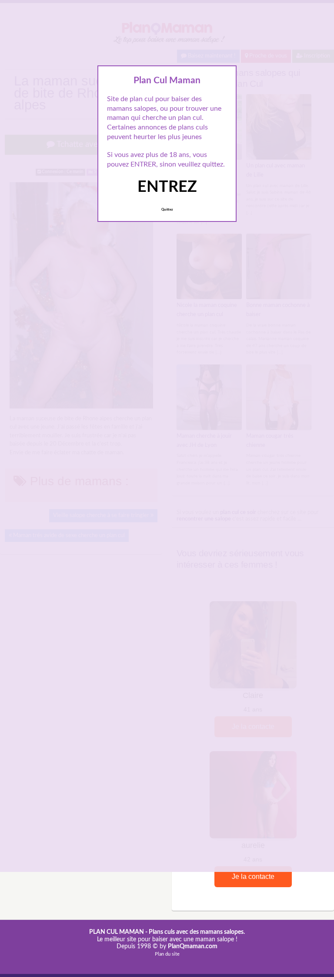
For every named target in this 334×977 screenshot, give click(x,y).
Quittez (167, 209)
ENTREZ (167, 187)
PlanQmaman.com (192, 946)
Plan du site (167, 954)
